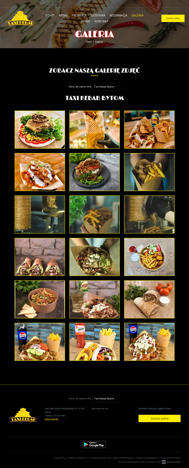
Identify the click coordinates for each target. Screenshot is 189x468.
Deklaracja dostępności (147, 457)
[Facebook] (8, 3)
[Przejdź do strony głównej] (20, 18)
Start (50, 15)
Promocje (79, 15)
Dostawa (98, 15)
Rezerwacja (118, 15)
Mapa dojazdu (51, 419)
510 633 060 (59, 415)
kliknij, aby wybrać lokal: (80, 86)
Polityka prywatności (78, 457)
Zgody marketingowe (123, 457)
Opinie (85, 21)
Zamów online (173, 18)
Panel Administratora (171, 457)
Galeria (138, 15)
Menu (63, 15)
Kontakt (101, 21)
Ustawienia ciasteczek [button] (100, 457)
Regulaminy (60, 457)
